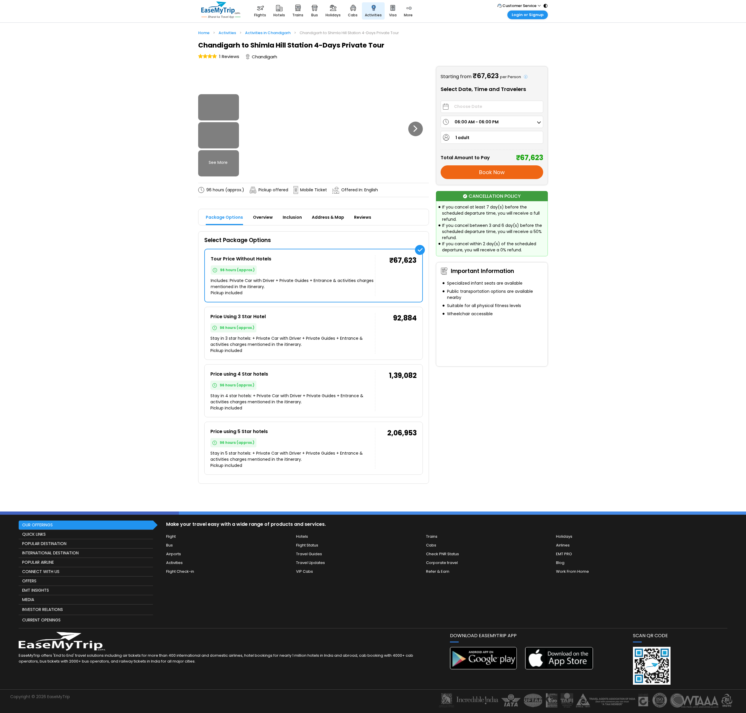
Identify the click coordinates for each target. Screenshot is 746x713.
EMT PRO (564, 554)
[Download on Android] (484, 668)
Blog (560, 562)
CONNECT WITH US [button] (40, 571)
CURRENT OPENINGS (41, 620)
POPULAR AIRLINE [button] (38, 562)
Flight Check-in (180, 571)
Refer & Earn (437, 571)
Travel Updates (310, 562)
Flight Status (307, 545)
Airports (173, 554)
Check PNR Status (442, 554)
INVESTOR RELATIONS (42, 609)
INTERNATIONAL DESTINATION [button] (50, 553)
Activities (174, 562)
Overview (263, 217)
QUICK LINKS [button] (34, 534)
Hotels (302, 536)
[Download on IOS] (559, 668)
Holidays (564, 536)
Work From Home (572, 571)
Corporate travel (442, 562)
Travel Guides (309, 554)
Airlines (563, 545)
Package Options (224, 217)
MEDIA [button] (28, 599)
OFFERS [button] (29, 581)
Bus (169, 545)
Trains (431, 536)
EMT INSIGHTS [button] (35, 590)
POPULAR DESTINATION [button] (44, 543)
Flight (171, 536)
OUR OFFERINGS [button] (37, 525)
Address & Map (328, 217)
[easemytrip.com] (221, 10)
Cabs (431, 545)
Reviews (362, 217)
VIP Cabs (304, 571)
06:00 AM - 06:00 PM (477, 122)
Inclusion (292, 217)
